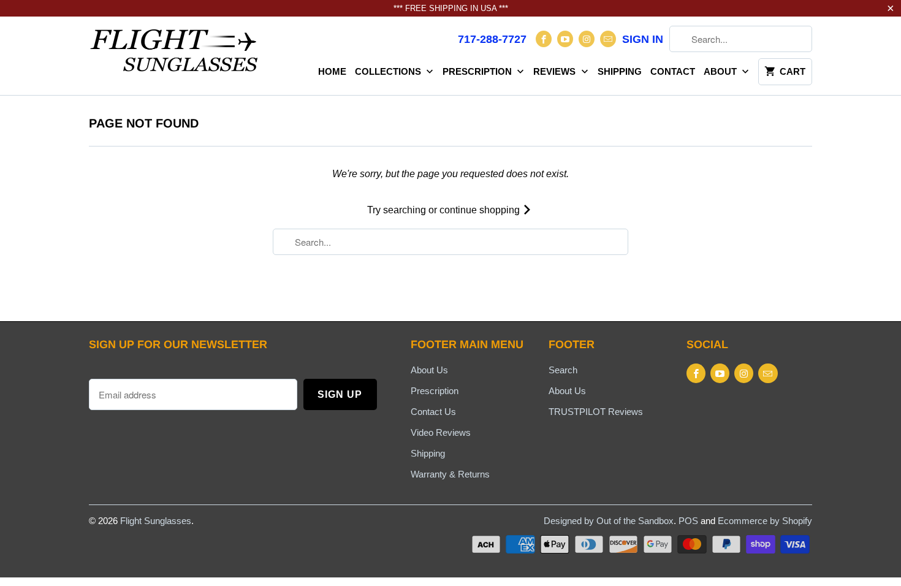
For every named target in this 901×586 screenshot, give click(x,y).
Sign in (642, 39)
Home (332, 71)
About (721, 71)
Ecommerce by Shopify (765, 521)
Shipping (620, 71)
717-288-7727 (492, 39)
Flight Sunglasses (155, 521)
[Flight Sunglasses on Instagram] (587, 39)
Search (563, 370)
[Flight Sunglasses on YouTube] (565, 39)
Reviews (555, 71)
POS (688, 521)
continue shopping (480, 210)
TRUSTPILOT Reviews (596, 411)
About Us (429, 370)
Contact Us (433, 411)
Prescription (478, 71)
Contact (672, 71)
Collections (389, 71)
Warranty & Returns (450, 474)
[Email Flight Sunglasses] (608, 39)
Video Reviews (441, 432)
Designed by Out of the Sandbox (609, 521)
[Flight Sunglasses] (174, 54)
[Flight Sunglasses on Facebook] (544, 39)
